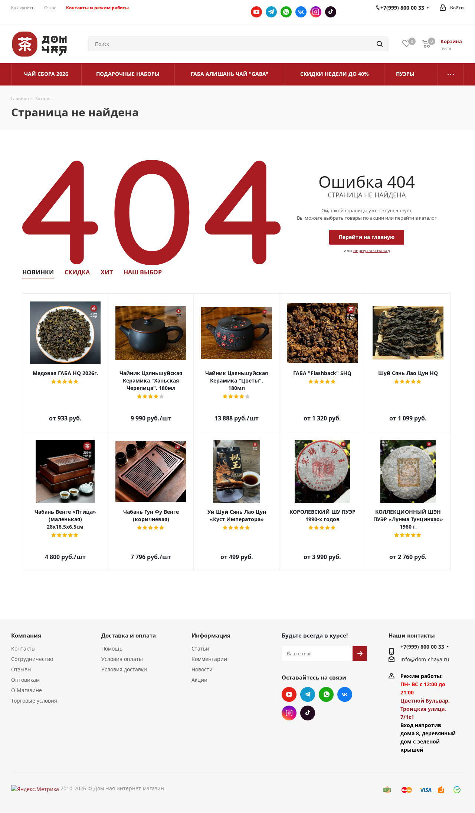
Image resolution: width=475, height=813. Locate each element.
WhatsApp (286, 11)
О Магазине (26, 690)
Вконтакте (301, 11)
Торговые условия (34, 700)
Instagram (315, 11)
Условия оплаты (122, 658)
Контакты (23, 648)
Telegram (271, 11)
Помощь (111, 648)
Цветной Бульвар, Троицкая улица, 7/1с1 (425, 708)
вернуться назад (371, 250)
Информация (210, 635)
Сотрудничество (32, 658)
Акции (199, 679)
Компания (26, 635)
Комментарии (209, 658)
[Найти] (380, 43)
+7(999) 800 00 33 (422, 646)
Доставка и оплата (128, 635)
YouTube (256, 11)
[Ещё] (451, 74)
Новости (202, 669)
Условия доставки (124, 669)
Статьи (200, 648)
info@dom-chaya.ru (424, 659)
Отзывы (21, 669)
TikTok (330, 11)
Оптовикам (25, 679)
